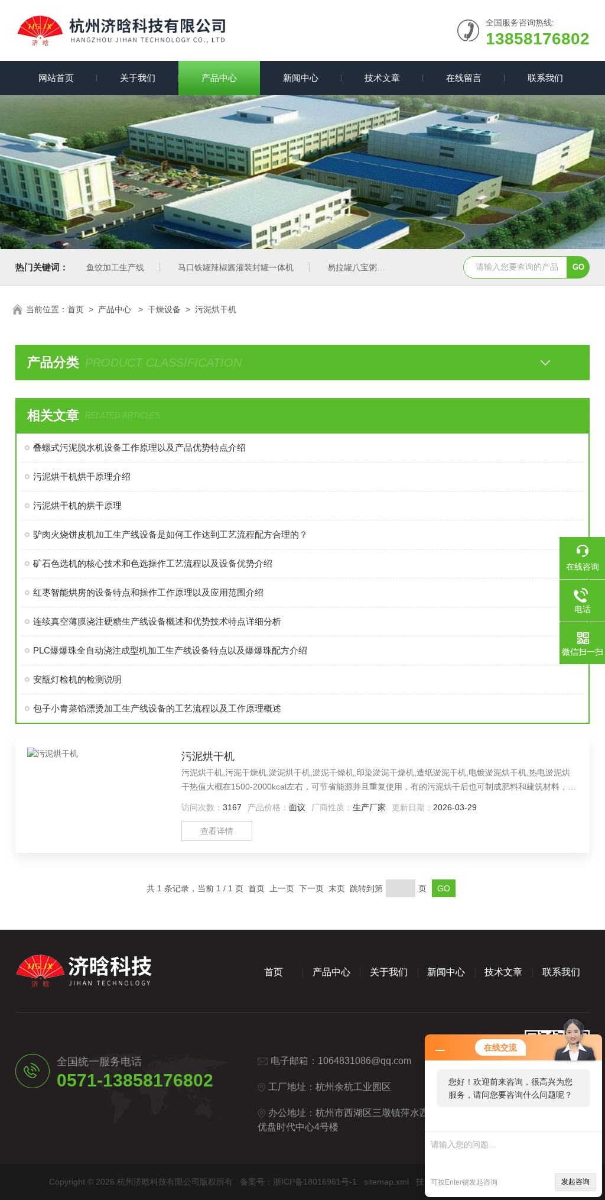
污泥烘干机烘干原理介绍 (82, 476)
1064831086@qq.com (364, 1061)
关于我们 (137, 78)
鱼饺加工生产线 (115, 267)
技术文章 (382, 78)
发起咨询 (575, 1182)
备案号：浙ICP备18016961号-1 (298, 1181)
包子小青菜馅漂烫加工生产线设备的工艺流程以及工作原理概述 (157, 708)
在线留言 (464, 78)
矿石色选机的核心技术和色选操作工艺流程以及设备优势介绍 (152, 563)
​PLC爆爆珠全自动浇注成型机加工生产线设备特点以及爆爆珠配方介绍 (170, 650)
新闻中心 (300, 78)
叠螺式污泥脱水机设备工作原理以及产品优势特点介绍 (139, 447)
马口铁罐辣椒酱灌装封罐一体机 (236, 267)
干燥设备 (164, 309)
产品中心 (219, 78)
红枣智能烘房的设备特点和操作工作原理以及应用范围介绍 (148, 592)
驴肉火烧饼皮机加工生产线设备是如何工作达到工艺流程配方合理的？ (170, 534)
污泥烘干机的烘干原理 (77, 505)
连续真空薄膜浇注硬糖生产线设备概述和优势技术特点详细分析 (157, 621)
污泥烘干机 (215, 309)
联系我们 (545, 78)
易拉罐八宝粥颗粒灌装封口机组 (385, 267)
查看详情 (216, 831)
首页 (75, 309)
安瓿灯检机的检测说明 (77, 679)
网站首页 (56, 78)
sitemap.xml (386, 1181)
